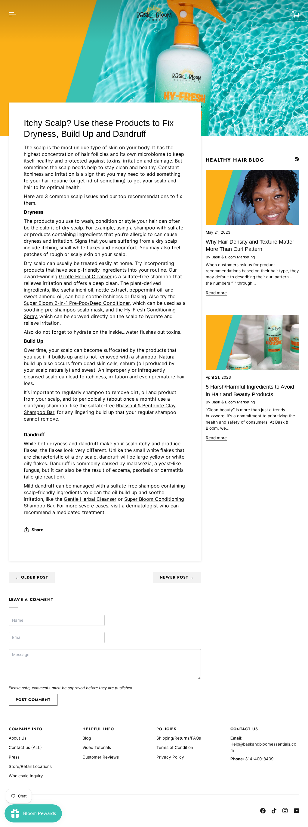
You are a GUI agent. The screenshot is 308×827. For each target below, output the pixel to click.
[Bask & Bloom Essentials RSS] (297, 159)
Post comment (33, 699)
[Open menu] (18, 14)
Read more (216, 292)
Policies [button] (166, 729)
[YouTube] (296, 810)
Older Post (31, 577)
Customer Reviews (100, 757)
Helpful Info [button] (98, 729)
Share (37, 529)
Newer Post (177, 577)
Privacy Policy (170, 757)
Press (14, 757)
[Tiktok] (274, 810)
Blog (86, 738)
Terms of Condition (174, 747)
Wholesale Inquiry (26, 775)
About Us (17, 738)
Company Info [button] (26, 729)
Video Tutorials (96, 747)
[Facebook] (263, 810)
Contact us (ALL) (25, 747)
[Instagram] (285, 810)
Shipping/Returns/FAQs (178, 738)
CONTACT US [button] (244, 729)
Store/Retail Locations (30, 766)
